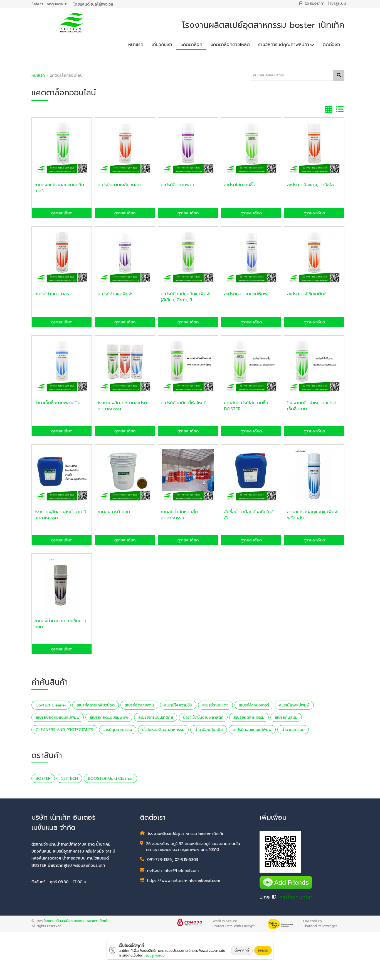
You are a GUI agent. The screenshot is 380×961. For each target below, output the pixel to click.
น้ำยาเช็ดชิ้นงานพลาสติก (203, 717)
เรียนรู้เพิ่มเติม (154, 955)
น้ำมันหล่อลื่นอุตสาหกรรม (163, 730)
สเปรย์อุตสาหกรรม (249, 717)
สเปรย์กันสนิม (286, 717)
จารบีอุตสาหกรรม (117, 730)
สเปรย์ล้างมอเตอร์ (254, 705)
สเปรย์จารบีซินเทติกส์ (155, 717)
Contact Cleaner (51, 705)
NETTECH (69, 778)
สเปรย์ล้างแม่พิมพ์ (294, 705)
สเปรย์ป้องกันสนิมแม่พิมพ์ (58, 717)
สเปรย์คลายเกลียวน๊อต (96, 705)
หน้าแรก (38, 75)
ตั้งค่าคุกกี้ (242, 950)
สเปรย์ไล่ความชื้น (178, 705)
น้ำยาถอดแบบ (293, 730)
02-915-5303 (186, 860)
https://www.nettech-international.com (183, 880)
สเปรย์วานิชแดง (215, 705)
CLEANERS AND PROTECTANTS (64, 730)
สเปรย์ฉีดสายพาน (139, 705)
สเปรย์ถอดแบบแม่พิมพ (252, 730)
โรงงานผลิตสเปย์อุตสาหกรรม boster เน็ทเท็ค (77, 920)
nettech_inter (296, 897)
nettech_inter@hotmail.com (173, 870)
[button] (286, 43)
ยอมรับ (263, 950)
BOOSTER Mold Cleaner (110, 778)
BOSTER (43, 778)
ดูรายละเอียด (61, 213)
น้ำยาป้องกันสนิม (208, 730)
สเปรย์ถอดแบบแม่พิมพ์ (109, 717)
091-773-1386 (159, 860)
